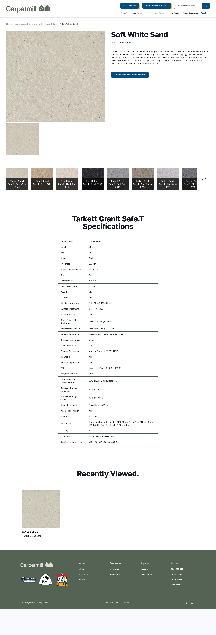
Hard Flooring (138, 13)
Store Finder (176, 574)
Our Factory (175, 13)
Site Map (83, 579)
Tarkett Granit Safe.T (48, 24)
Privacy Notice (111, 603)
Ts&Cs (126, 603)
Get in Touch (176, 579)
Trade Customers (190, 13)
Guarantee (145, 569)
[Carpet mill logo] (28, 8)
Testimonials (116, 574)
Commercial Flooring (157, 13)
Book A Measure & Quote (157, 5)
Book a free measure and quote (130, 74)
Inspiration (115, 569)
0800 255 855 (130, 5)
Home (9, 24)
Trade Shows (146, 574)
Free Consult (177, 585)
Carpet (124, 13)
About (82, 569)
